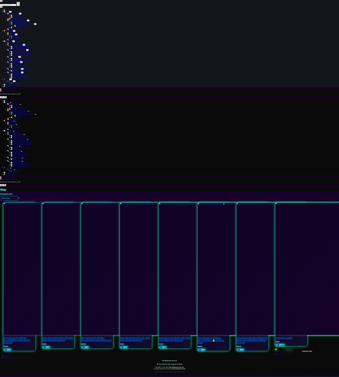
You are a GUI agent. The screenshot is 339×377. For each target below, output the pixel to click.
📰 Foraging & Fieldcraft (18, 162)
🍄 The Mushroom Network (8, 91)
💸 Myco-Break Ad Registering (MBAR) (22, 114)
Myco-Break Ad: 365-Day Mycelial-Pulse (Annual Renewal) (96, 339)
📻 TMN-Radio (11, 129)
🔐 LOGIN (7, 174)
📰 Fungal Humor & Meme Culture (21, 137)
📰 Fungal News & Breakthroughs (20, 164)
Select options (280, 345)
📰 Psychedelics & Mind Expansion (21, 144)
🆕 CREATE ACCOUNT (11, 172)
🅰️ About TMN (15, 105)
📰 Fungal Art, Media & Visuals (20, 135)
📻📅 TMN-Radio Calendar (15, 109)
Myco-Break (10, 348)
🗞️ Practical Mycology (13, 151)
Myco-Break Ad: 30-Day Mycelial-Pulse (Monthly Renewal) (58, 339)
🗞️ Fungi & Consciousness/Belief (16, 139)
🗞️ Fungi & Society (12, 146)
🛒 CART (10, 169)
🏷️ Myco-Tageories (12, 132)
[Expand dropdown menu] (10, 102)
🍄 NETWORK (8, 120)
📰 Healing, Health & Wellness (19, 156)
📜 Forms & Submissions (14, 119)
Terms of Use (279, 354)
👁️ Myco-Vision (15, 125)
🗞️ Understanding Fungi (14, 161)
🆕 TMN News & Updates (18, 107)
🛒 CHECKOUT (16, 171)
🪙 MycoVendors (16, 117)
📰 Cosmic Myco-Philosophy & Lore (21, 140)
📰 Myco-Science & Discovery (19, 166)
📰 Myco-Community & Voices (20, 149)
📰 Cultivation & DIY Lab (18, 152)
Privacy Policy (8, 355)
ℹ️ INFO (6, 102)
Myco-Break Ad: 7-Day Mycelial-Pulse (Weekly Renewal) (135, 339)
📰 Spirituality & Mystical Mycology (21, 142)
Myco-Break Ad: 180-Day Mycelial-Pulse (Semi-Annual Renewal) (17, 340)
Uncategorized (283, 343)
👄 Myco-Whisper (16, 127)
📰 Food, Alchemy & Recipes (19, 154)
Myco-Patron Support (10, 357)
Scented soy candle (283, 338)
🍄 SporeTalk (11, 124)
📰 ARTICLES (8, 130)
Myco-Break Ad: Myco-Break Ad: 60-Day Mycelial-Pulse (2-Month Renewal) (252, 340)
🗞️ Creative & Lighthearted (15, 134)
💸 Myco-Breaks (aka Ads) (18, 112)
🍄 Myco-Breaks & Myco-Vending (17, 110)
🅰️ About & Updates (13, 104)
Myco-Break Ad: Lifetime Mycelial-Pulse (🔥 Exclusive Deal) (211, 340)
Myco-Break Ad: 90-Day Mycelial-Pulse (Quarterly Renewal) (174, 339)
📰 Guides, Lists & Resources (19, 159)
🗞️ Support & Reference (14, 157)
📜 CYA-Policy (18, 115)
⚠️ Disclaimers (11, 122)
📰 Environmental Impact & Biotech (21, 147)
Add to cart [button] (7, 350)
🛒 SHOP (6, 167)
